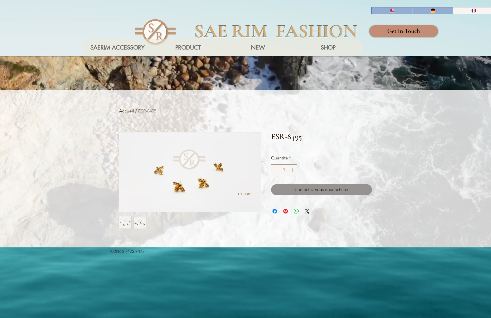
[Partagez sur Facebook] (274, 211)
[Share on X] (307, 211)
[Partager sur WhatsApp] (296, 211)
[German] (432, 10)
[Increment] (293, 170)
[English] (392, 10)
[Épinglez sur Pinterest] (285, 211)
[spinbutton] (284, 170)
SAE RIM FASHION (275, 31)
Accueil (126, 111)
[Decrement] (276, 170)
